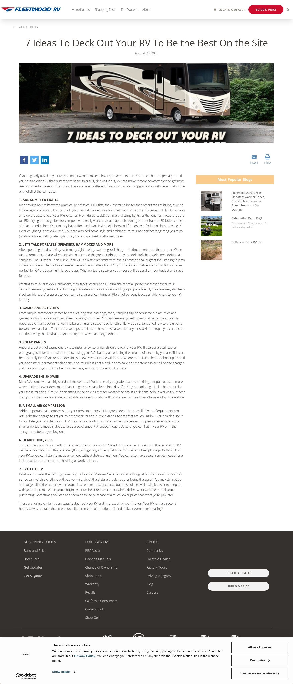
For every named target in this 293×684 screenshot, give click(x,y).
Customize (257, 660)
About (146, 9)
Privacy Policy (84, 656)
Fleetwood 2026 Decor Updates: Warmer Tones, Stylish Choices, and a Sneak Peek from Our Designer (248, 201)
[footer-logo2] (108, 634)
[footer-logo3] (138, 634)
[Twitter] (34, 160)
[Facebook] (24, 160)
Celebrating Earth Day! (247, 218)
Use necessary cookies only (259, 673)
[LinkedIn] (45, 160)
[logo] (199, 634)
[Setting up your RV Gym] (211, 250)
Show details (61, 671)
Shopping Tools (105, 9)
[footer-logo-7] (229, 634)
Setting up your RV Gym (247, 242)
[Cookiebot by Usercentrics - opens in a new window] (25, 676)
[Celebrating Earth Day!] (211, 226)
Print (267, 163)
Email (254, 163)
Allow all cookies (259, 647)
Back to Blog (27, 27)
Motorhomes (81, 9)
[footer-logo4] (169, 634)
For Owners (129, 9)
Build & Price (266, 9)
